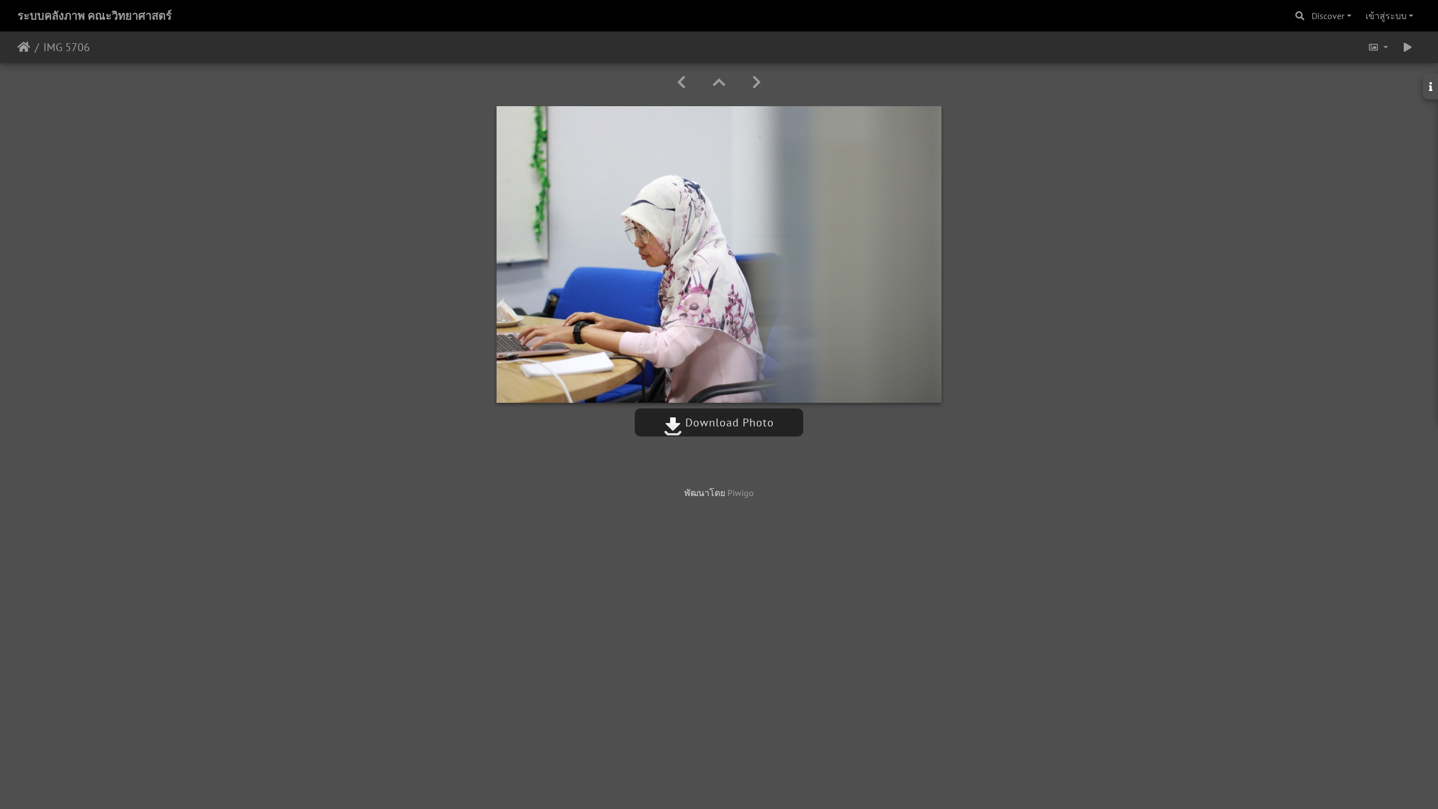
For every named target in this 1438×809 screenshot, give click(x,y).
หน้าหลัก (23, 47)
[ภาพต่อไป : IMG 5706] (757, 82)
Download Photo (728, 422)
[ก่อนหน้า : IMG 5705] (681, 82)
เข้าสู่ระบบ (1386, 15)
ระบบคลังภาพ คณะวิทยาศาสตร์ (94, 15)
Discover (1328, 15)
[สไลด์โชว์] (1408, 47)
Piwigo (740, 492)
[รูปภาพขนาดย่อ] (719, 82)
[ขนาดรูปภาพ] (1377, 47)
